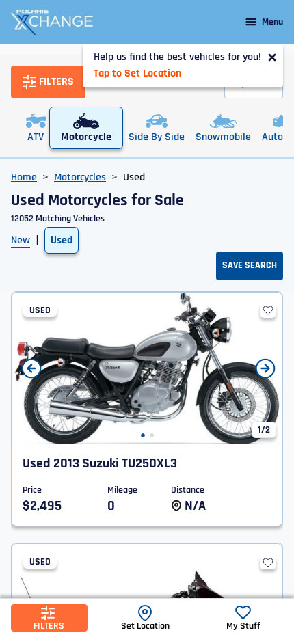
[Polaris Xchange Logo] (52, 21)
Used (61, 240)
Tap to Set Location (137, 73)
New (20, 240)
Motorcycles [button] (80, 177)
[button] (143, 435)
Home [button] (24, 177)
